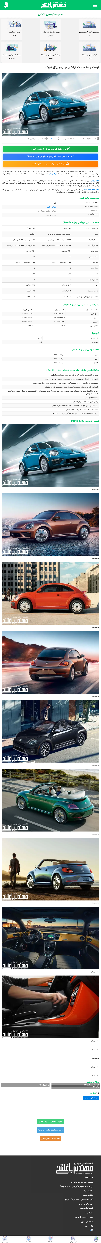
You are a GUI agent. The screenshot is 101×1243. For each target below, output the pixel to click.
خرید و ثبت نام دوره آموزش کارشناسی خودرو (49, 149)
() (91, 189)
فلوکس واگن (51, 207)
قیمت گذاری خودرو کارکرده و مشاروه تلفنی (49, 163)
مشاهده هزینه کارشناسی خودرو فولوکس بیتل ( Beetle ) (50, 156)
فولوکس (79, 139)
